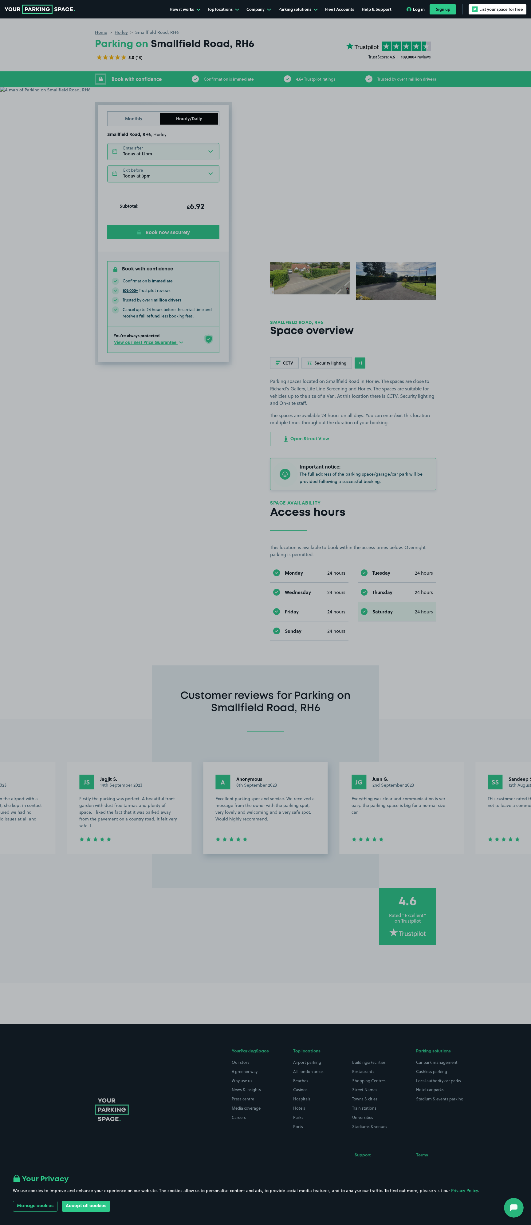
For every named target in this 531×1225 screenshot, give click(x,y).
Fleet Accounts (339, 9)
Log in (419, 9)
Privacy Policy (464, 1190)
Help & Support (376, 9)
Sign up (443, 9)
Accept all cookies (86, 1206)
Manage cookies (35, 1206)
